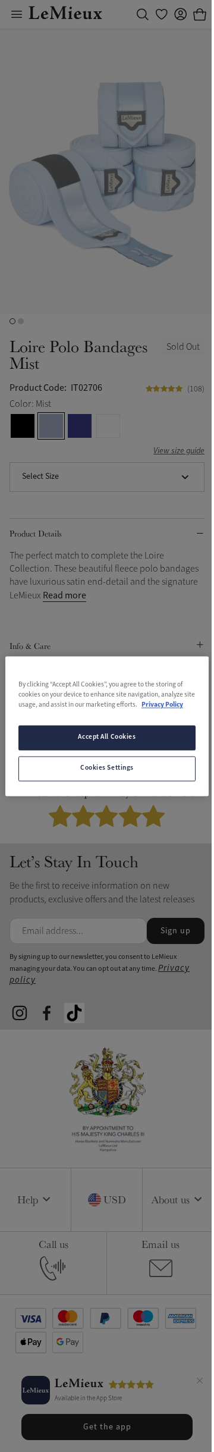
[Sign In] (181, 14)
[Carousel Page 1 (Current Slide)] (12, 321)
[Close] (199, 1382)
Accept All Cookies (107, 737)
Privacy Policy (162, 705)
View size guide (178, 451)
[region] (107, 726)
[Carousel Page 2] (21, 321)
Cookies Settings (107, 768)
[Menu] (17, 14)
